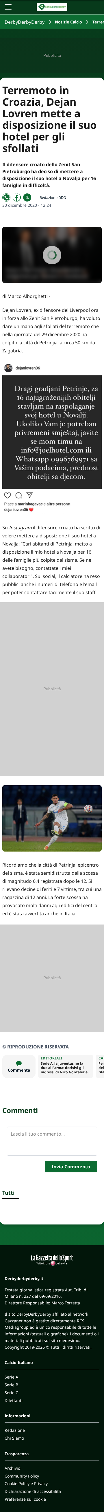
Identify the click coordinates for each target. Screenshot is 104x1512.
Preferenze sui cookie (25, 1499)
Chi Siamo (14, 1438)
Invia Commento (71, 1166)
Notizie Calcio (68, 22)
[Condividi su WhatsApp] (6, 197)
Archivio (12, 1468)
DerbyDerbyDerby (24, 22)
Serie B (11, 1384)
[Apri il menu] (8, 6)
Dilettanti (14, 1400)
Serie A (11, 1377)
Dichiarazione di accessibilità (33, 1491)
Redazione (15, 1430)
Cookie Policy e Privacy (26, 1483)
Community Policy (22, 1476)
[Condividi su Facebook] (17, 197)
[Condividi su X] (27, 197)
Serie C (11, 1392)
